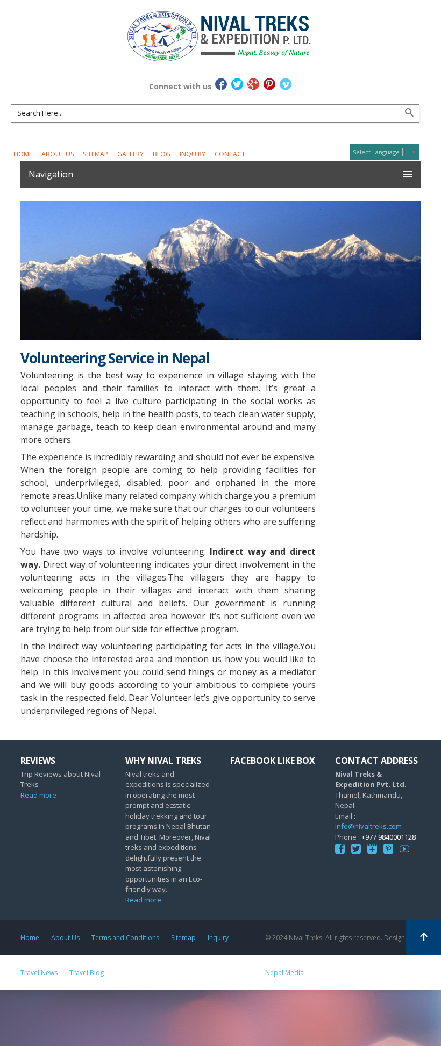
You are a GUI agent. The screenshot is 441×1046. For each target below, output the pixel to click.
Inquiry (192, 154)
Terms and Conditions (125, 937)
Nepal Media (284, 972)
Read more (38, 795)
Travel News (39, 972)
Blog (161, 154)
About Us (57, 154)
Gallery (130, 154)
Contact (230, 154)
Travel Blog (86, 972)
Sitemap (95, 154)
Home (22, 154)
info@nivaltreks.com (368, 826)
